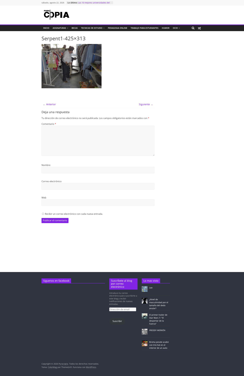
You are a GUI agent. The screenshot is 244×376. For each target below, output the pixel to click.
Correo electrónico (52, 181)
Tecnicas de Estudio (91, 28)
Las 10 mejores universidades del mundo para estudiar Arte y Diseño (94, 4)
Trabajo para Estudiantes (144, 28)
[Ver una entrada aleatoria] (199, 28)
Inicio (46, 28)
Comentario (49, 123)
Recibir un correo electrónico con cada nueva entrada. (74, 213)
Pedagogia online (117, 28)
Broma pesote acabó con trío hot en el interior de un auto (159, 345)
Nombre (46, 165)
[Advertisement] (180, 53)
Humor (165, 28)
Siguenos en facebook (56, 280)
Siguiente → (146, 104)
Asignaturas (59, 28)
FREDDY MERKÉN (157, 330)
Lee (150, 287)
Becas (75, 28)
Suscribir (117, 321)
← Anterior (49, 104)
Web (44, 197)
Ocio (175, 28)
